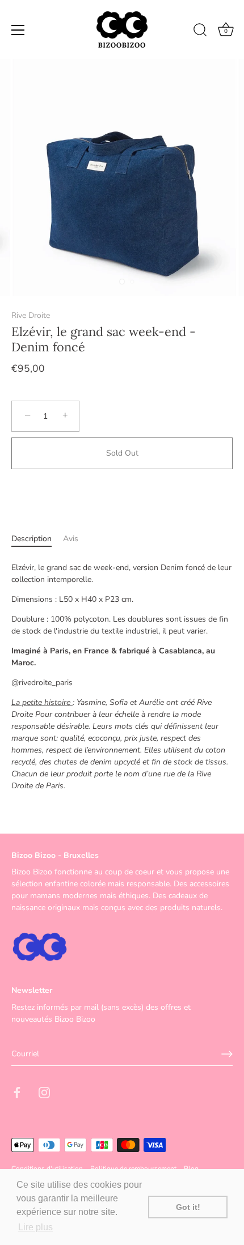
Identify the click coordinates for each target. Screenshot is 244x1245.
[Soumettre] (227, 1054)
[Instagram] (44, 1091)
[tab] (37, 539)
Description (31, 538)
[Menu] (18, 30)
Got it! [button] (188, 1207)
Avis (70, 538)
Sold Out (122, 453)
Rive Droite (30, 315)
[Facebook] (17, 1091)
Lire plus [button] (35, 1227)
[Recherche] (200, 31)
